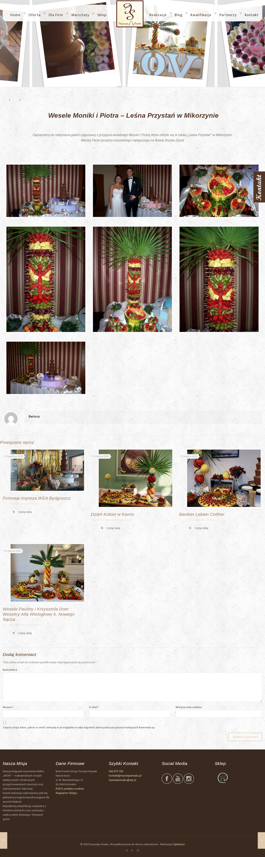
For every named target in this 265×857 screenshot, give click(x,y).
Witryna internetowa (189, 707)
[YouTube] (132, 850)
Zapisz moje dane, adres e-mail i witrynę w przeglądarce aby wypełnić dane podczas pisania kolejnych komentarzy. (79, 727)
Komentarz (10, 669)
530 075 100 (116, 771)
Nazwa (8, 707)
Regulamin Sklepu (66, 793)
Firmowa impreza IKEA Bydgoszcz (37, 498)
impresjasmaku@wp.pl (122, 780)
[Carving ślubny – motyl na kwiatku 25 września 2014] (261, 840)
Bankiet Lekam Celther (201, 514)
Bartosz (34, 416)
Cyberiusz (179, 844)
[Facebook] (127, 850)
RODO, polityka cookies (70, 788)
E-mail (94, 707)
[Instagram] (138, 850)
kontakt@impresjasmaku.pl (125, 775)
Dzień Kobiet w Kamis (112, 514)
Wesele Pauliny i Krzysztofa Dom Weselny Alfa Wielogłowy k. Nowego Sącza (39, 614)
